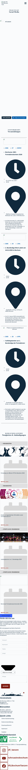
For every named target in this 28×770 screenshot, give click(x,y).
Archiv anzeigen (6, 615)
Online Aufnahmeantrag (7, 718)
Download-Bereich (6, 725)
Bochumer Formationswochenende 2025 (11, 604)
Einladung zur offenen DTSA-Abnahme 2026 (13, 473)
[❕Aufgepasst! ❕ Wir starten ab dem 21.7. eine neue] (14, 91)
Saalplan (3, 732)
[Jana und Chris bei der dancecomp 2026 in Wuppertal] (14, 27)
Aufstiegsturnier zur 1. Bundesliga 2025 (11, 559)
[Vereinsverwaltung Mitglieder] (11, 742)
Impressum (4, 728)
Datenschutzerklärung (7, 722)
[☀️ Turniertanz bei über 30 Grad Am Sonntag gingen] (14, 106)
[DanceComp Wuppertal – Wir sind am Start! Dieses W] (14, 78)
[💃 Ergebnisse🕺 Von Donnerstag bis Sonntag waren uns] (14, 50)
